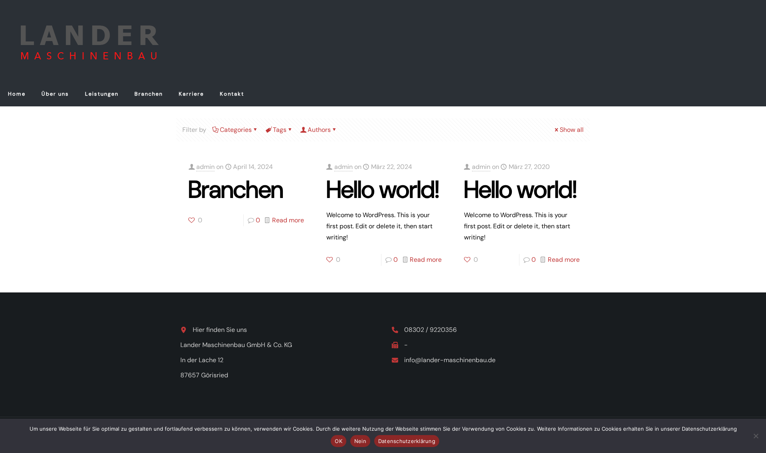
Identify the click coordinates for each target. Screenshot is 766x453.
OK (338, 441)
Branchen (235, 189)
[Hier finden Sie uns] (213, 329)
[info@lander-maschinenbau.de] (444, 360)
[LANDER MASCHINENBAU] (87, 41)
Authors (319, 130)
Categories (236, 130)
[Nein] (756, 436)
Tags (279, 130)
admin (205, 167)
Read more (288, 220)
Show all (572, 130)
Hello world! (382, 189)
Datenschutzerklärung (406, 441)
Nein (360, 441)
